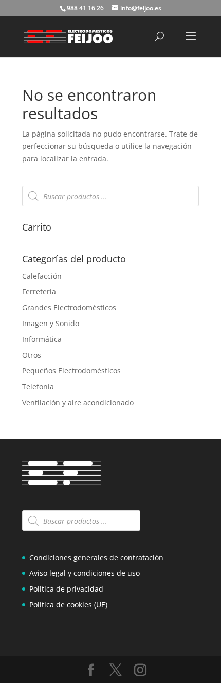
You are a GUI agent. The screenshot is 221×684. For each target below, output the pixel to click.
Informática (42, 339)
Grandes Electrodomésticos (69, 307)
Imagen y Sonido (50, 323)
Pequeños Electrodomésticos (71, 370)
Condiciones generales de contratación (96, 557)
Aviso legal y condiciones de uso (84, 573)
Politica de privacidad (66, 589)
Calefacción (42, 276)
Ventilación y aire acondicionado (78, 402)
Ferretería (39, 291)
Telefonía (38, 386)
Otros (31, 355)
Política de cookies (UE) (68, 605)
